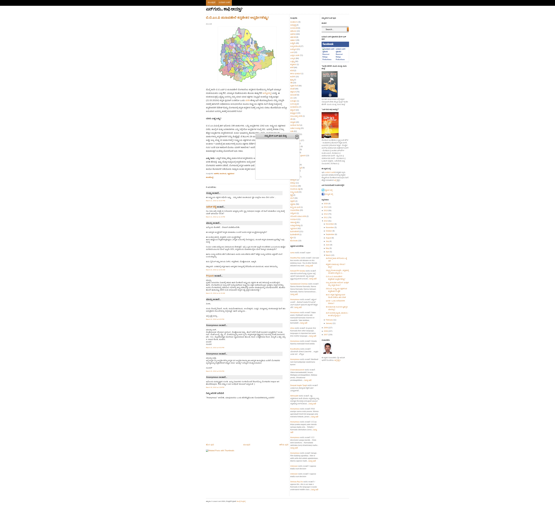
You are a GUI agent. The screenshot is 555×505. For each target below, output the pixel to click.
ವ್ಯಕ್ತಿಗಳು (292, 204)
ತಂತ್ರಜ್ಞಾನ (293, 113)
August (329, 238)
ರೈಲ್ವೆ (291, 195)
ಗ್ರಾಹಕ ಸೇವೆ (294, 86)
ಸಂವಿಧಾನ (293, 219)
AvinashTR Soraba (297, 271)
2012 (326, 214)
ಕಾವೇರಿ (292, 77)
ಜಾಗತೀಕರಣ (294, 107)
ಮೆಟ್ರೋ (292, 183)
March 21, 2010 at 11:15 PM (215, 217)
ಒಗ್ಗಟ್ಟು (292, 61)
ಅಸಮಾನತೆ (294, 28)
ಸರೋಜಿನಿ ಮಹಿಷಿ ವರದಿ (298, 216)
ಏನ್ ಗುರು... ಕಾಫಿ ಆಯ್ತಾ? (224, 9)
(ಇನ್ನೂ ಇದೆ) (309, 266)
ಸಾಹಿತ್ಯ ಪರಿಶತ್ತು (295, 225)
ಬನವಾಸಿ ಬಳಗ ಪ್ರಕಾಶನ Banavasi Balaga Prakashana (340, 54)
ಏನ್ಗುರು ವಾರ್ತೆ (294, 55)
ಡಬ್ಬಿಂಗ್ (292, 110)
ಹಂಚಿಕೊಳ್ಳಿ (209, 177)
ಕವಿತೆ (292, 71)
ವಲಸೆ (292, 198)
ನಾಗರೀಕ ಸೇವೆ (295, 125)
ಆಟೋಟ (293, 31)
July (327, 241)
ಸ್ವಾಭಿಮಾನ (230, 173)
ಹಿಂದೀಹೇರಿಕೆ (294, 235)
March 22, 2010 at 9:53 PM (215, 347)
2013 (326, 211)
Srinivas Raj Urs (296, 482)
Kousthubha (295, 349)
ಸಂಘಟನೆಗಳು (294, 210)
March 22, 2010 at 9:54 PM (215, 371)
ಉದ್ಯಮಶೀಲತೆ (295, 46)
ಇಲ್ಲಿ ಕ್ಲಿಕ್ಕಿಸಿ (337, 360)
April (328, 252)
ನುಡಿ (291, 131)
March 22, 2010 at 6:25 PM (215, 319)
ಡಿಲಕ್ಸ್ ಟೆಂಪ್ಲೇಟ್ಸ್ (241, 501)
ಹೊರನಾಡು (294, 241)
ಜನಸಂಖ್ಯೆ (293, 104)
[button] (296, 136)
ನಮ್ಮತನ (292, 122)
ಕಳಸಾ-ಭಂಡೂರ (295, 74)
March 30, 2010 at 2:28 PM (215, 387)
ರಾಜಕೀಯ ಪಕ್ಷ (295, 189)
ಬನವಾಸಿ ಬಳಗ (224, 2)
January (329, 323)
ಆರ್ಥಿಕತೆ (293, 37)
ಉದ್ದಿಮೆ (292, 43)
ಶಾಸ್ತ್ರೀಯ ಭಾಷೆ (295, 207)
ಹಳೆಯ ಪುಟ (283, 445)
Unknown (294, 466)
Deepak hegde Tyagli (298, 385)
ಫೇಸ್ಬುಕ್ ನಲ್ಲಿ (328, 194)
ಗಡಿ (291, 83)
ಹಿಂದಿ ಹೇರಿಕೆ (294, 232)
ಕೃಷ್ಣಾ (291, 80)
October (329, 231)
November (330, 227)
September (330, 234)
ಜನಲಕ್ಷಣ (293, 101)
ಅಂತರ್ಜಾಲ (294, 22)
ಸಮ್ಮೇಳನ (293, 213)
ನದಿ (291, 119)
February (329, 320)
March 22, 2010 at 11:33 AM (215, 293)
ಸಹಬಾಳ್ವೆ (293, 222)
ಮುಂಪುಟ (211, 2)
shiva (292, 328)
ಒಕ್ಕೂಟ (292, 58)
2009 (326, 328)
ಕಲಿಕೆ (292, 68)
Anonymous (295, 299)
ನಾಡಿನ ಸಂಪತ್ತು (295, 128)
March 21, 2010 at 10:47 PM (215, 200)
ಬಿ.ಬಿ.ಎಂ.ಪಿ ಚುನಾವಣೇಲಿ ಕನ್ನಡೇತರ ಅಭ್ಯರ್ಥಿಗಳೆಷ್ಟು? (237, 17)
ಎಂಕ (292, 52)
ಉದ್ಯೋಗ (293, 49)
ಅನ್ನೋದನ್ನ (267, 93)
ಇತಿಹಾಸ (293, 40)
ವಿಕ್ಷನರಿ (292, 201)
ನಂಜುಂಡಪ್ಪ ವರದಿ (296, 116)
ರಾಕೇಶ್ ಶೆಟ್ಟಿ (211, 206)
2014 (326, 207)
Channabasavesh (297, 370)
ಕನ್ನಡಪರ (293, 64)
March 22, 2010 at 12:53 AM (215, 270)
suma (292, 253)
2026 (326, 204)
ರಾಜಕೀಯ (223, 173)
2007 (326, 335)
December (330, 224)
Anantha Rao (295, 258)
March (328, 255)
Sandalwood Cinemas (299, 284)
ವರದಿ (247, 100)
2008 (326, 331)
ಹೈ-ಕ (291, 238)
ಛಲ (291, 98)
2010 (326, 221)
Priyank (210, 275)
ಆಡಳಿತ (216, 173)
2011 (326, 217)
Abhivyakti (294, 396)
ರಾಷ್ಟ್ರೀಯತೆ (294, 192)
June (328, 245)
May (328, 248)
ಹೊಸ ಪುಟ (210, 445)
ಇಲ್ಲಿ (335, 180)
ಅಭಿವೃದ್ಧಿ (293, 25)
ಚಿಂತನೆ (292, 89)
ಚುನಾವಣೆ (293, 95)
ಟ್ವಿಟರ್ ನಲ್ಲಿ (328, 190)
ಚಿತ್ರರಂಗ (293, 92)
